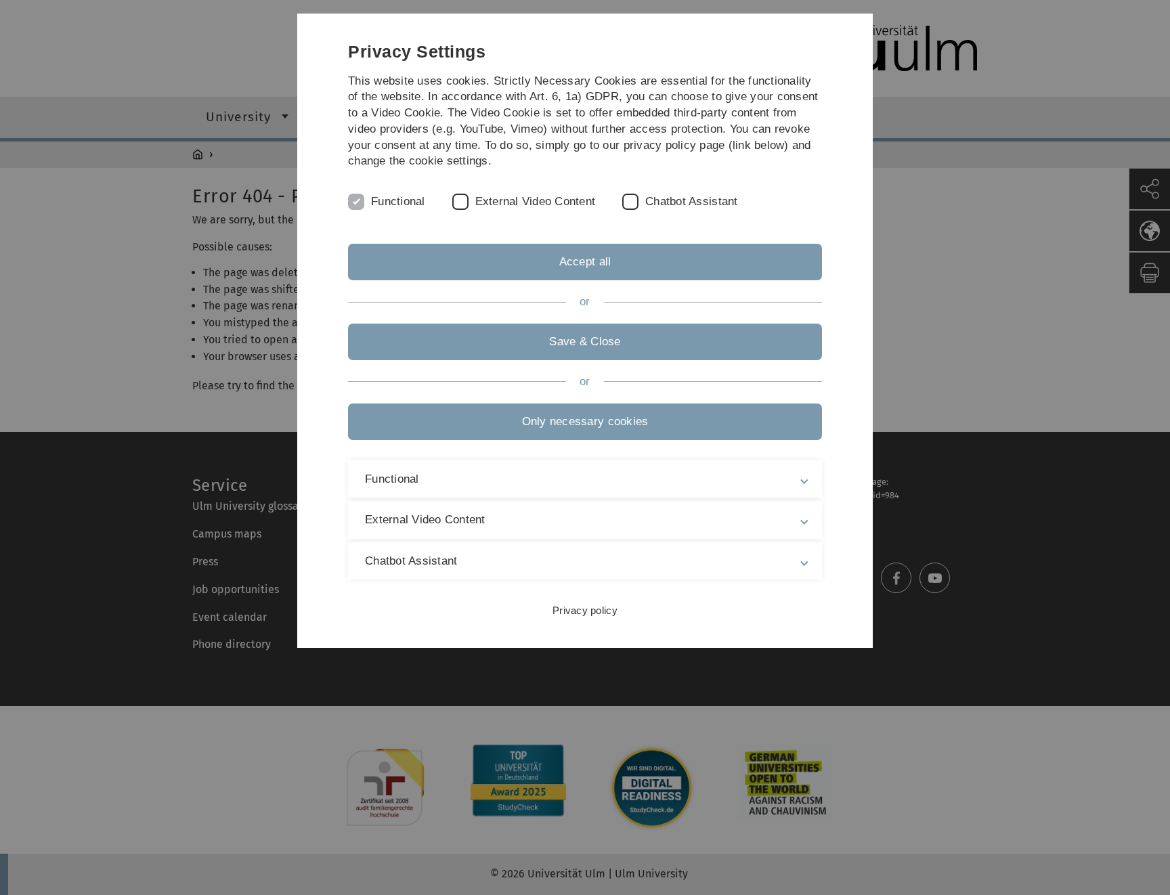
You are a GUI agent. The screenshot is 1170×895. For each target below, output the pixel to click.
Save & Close (584, 341)
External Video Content (535, 201)
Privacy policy (585, 610)
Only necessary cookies (585, 421)
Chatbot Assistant (691, 201)
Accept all (585, 261)
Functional (398, 201)
